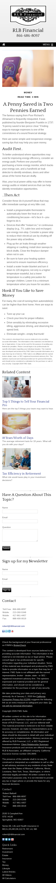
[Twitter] (6, 840)
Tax (4, 862)
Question (6, 527)
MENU (46, 44)
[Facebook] (3, 840)
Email (4, 517)
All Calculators (9, 878)
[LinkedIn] (9, 840)
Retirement (7, 848)
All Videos (6, 875)
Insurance (7, 858)
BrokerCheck (20, 645)
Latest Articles (8, 872)
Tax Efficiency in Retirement (21, 473)
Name (5, 507)
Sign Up (6, 590)
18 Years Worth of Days (17, 438)
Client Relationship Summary (35, 744)
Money (5, 865)
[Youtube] (12, 840)
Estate (5, 855)
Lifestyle (6, 868)
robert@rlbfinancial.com (13, 626)
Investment (7, 852)
